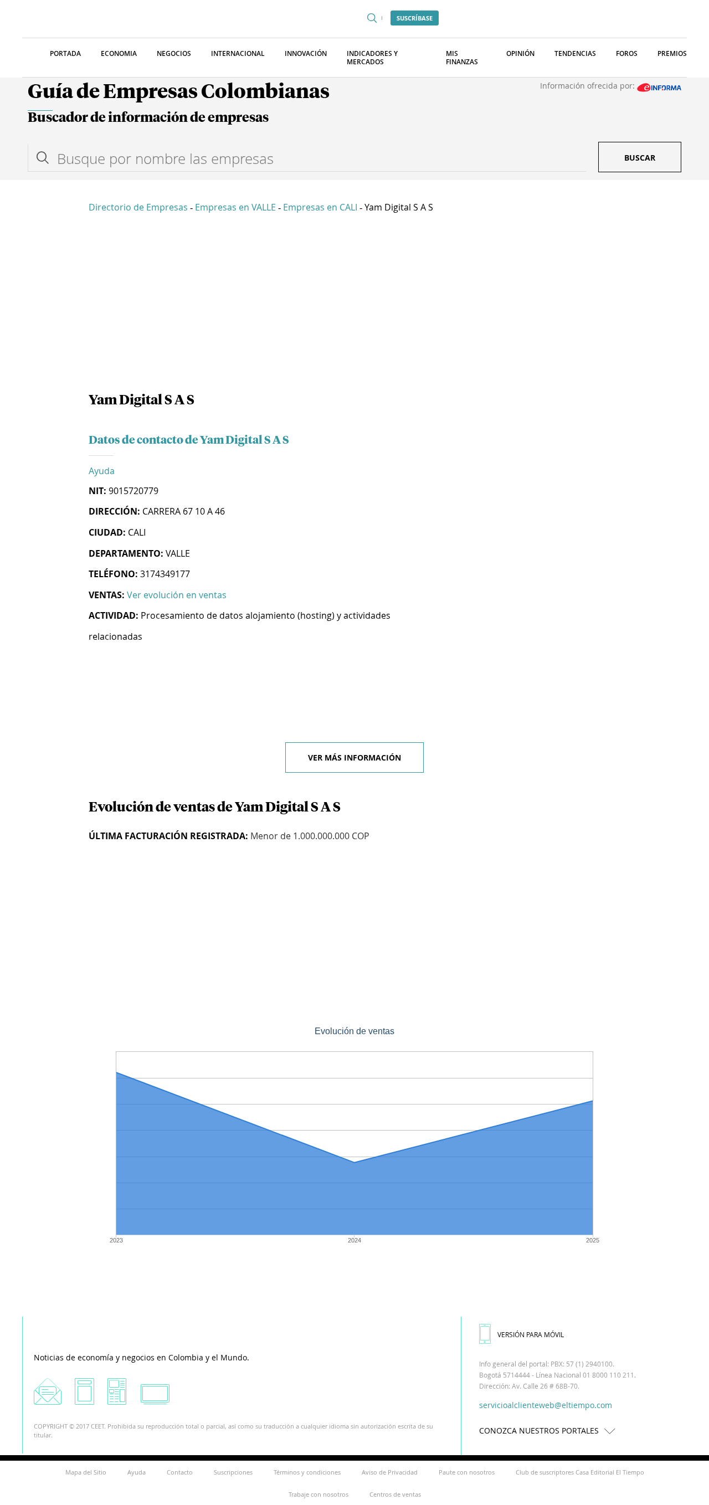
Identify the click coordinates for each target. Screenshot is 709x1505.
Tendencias (575, 53)
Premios (672, 53)
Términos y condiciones (307, 1472)
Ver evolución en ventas (177, 595)
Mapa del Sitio (85, 1472)
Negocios (174, 53)
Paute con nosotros (467, 1472)
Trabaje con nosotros (318, 1494)
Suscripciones (233, 1472)
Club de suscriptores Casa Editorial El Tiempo (580, 1472)
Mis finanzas (462, 57)
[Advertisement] (354, 304)
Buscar (639, 157)
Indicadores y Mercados (372, 57)
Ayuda (102, 471)
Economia (119, 53)
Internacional (238, 53)
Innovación (306, 53)
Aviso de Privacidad (390, 1472)
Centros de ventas (395, 1494)
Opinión (520, 53)
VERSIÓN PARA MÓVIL (530, 1334)
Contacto (180, 1472)
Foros (627, 53)
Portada (65, 53)
